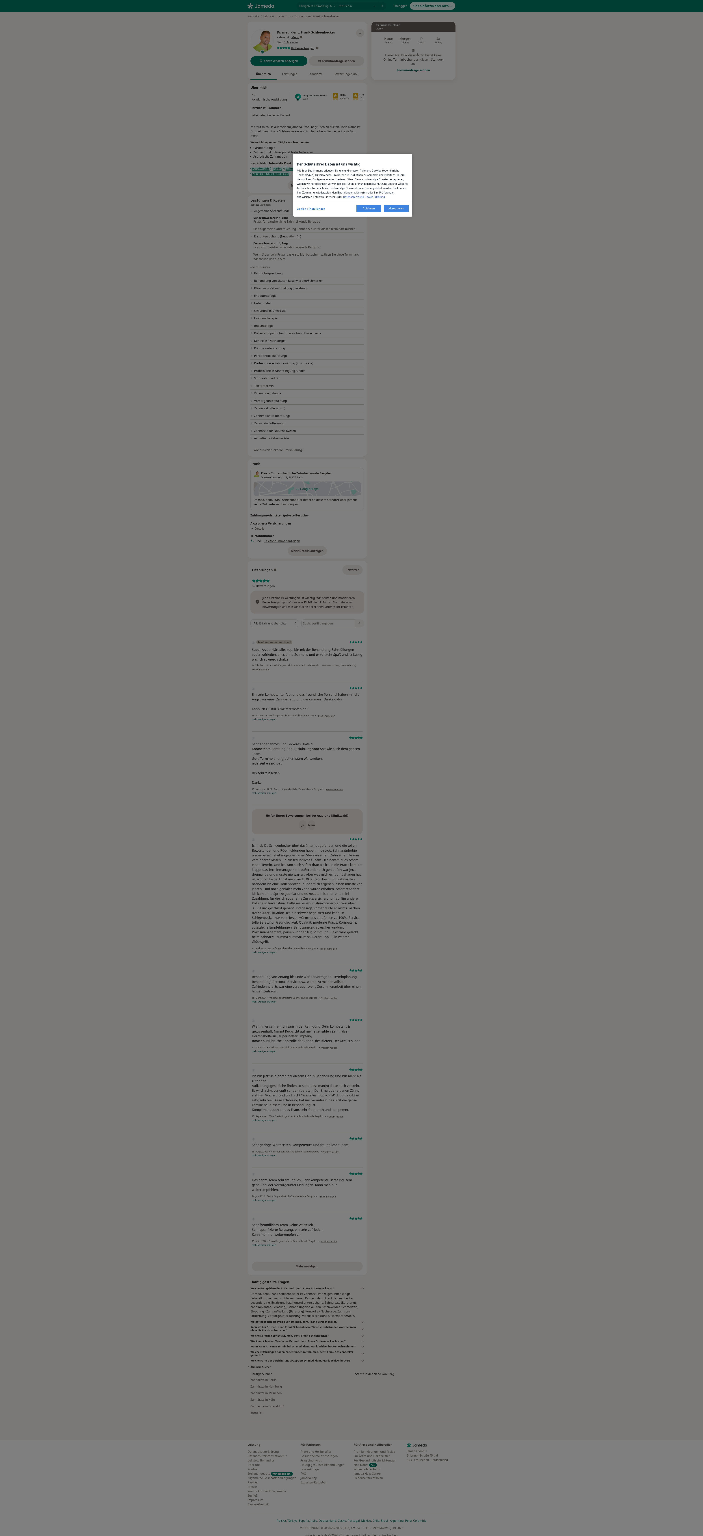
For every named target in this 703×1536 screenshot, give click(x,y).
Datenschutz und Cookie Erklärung (364, 197)
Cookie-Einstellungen (311, 209)
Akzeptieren (396, 208)
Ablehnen (369, 208)
